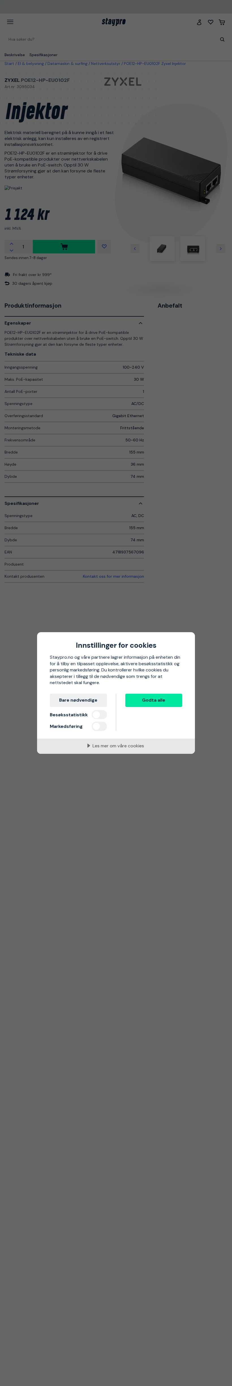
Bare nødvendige (78, 700)
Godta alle (153, 700)
